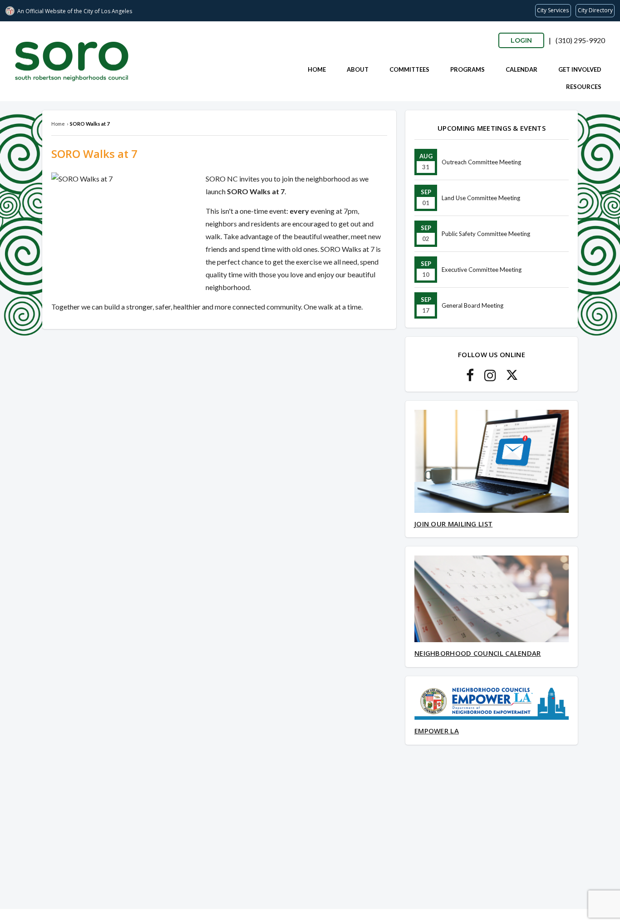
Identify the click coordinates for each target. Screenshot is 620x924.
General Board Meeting (472, 305)
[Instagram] (490, 378)
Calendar (521, 69)
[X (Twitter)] (512, 378)
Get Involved (579, 69)
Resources (583, 86)
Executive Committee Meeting (482, 269)
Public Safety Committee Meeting (486, 233)
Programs (467, 69)
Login (521, 40)
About (358, 69)
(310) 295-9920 (580, 40)
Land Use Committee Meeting (481, 198)
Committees (409, 69)
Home (317, 69)
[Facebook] (470, 378)
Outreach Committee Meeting (481, 162)
